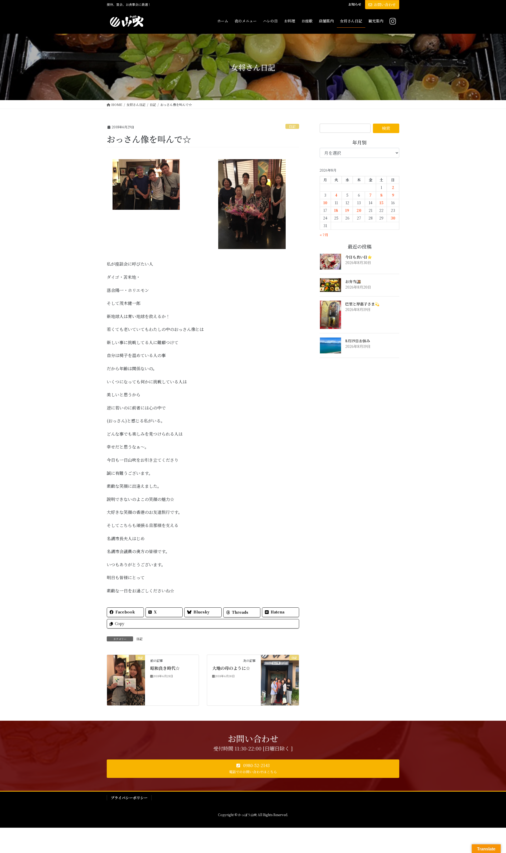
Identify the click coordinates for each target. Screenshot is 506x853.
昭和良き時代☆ (165, 668)
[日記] (126, 679)
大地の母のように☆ (231, 668)
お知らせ (354, 4)
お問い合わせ (385, 4)
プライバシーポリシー (129, 797)
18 (336, 210)
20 (359, 210)
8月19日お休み (357, 340)
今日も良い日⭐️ (358, 257)
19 (347, 210)
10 (325, 202)
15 (381, 202)
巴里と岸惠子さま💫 (362, 303)
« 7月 (324, 234)
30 (393, 218)
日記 (292, 126)
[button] (253, 768)
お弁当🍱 (353, 281)
